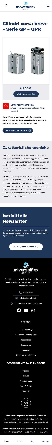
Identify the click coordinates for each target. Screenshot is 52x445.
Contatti (26, 391)
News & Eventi (26, 386)
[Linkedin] (26, 310)
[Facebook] (19, 310)
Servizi (26, 376)
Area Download (26, 381)
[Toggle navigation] (44, 5)
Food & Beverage (26, 330)
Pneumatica (27, 104)
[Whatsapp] (33, 310)
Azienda (26, 371)
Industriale (26, 350)
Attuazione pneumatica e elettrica (24, 108)
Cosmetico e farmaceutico (26, 335)
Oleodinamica (26, 340)
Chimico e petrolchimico (26, 355)
